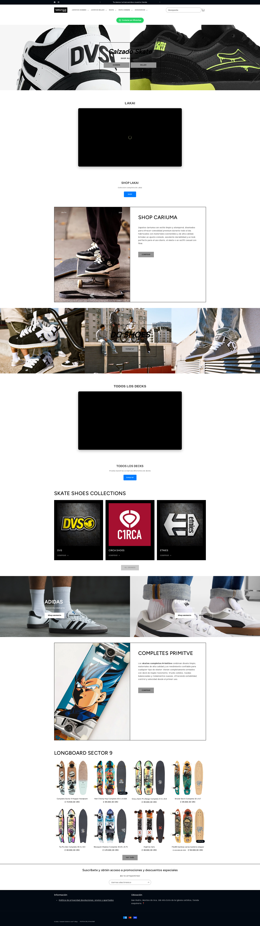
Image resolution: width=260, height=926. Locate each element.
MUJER (143, 65)
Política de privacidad (87, 921)
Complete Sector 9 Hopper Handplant (72, 799)
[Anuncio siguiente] (160, 2)
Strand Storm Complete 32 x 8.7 (188, 799)
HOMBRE (116, 65)
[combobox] (183, 10)
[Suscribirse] (148, 882)
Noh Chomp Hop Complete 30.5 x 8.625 (110, 799)
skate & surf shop (71, 921)
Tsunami (62, 921)
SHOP (130, 194)
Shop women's (54, 615)
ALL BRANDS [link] (130, 568)
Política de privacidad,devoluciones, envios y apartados (86, 900)
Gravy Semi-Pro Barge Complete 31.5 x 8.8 (149, 799)
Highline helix (149, 847)
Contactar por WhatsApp (131, 20)
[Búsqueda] (198, 10)
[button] (80, 10)
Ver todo (130, 857)
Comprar (130, 349)
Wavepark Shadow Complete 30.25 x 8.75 (111, 847)
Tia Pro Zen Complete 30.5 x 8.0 (72, 847)
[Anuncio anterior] (100, 2)
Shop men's (74, 615)
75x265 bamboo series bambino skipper (188, 847)
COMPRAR (146, 254)
